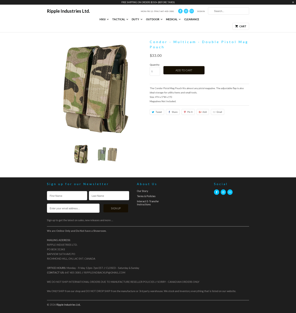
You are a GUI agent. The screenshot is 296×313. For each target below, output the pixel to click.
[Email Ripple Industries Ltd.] (191, 11)
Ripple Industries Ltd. (68, 11)
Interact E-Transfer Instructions (148, 203)
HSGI (103, 19)
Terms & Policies (146, 196)
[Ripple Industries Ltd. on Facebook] (180, 11)
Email (219, 112)
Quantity (154, 64)
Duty (136, 19)
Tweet (159, 112)
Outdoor (153, 19)
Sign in (201, 11)
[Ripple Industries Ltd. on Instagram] (186, 11)
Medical (172, 19)
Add (204, 112)
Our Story (142, 190)
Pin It (190, 112)
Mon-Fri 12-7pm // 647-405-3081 (157, 11)
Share (174, 112)
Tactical (119, 19)
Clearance (191, 19)
